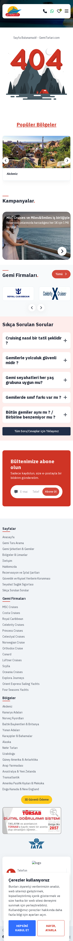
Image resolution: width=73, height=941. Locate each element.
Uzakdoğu (8, 754)
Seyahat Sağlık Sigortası (17, 584)
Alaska (6, 742)
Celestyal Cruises (13, 636)
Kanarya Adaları (12, 712)
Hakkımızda (9, 567)
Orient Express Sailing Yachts (21, 684)
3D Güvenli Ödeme (37, 799)
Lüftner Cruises (12, 660)
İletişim (7, 561)
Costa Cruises (11, 613)
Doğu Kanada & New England (20, 789)
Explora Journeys (13, 678)
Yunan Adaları (11, 730)
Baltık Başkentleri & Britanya (20, 724)
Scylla (6, 666)
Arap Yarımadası (12, 765)
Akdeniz (12, 174)
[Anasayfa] (36, 863)
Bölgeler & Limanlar (15, 555)
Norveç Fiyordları (13, 718)
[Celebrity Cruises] (54, 294)
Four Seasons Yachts (15, 690)
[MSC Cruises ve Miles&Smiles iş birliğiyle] (36, 236)
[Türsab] (31, 820)
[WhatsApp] (52, 11)
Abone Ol (51, 491)
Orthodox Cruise (12, 648)
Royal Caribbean (12, 619)
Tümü (59, 274)
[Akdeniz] (36, 152)
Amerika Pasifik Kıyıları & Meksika (23, 783)
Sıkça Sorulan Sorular (27, 324)
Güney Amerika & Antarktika (20, 759)
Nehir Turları (10, 748)
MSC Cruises (10, 607)
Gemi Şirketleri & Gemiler (18, 549)
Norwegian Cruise (13, 642)
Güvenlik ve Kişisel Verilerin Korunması (26, 578)
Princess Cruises (12, 630)
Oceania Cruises (12, 672)
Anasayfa (8, 537)
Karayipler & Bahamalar (17, 736)
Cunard (6, 654)
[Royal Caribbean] (18, 294)
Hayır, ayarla (50, 928)
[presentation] (5, 160)
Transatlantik (10, 777)
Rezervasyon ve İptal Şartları (21, 572)
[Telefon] (45, 11)
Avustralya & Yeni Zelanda (19, 771)
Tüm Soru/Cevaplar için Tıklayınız (36, 431)
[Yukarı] (66, 931)
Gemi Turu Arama (13, 543)
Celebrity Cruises (13, 625)
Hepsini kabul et (22, 928)
